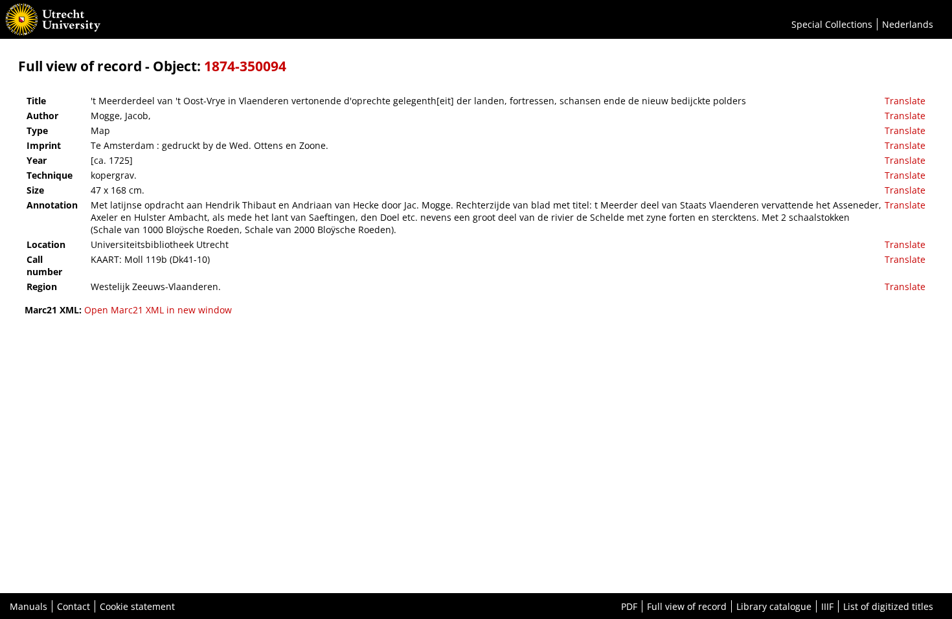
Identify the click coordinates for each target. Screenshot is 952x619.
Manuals (28, 606)
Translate (905, 101)
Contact (73, 606)
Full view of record (687, 606)
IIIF (827, 606)
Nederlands (907, 24)
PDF (629, 606)
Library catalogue (773, 606)
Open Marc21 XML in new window (158, 310)
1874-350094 (245, 66)
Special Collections (831, 24)
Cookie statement (137, 606)
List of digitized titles (888, 606)
